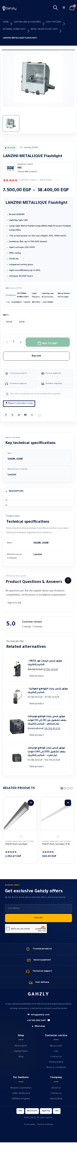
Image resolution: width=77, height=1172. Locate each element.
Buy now (36, 356)
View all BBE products (27, 172)
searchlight (47, 302)
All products (21, 1046)
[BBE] (10, 168)
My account (56, 1046)
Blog (21, 1057)
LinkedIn (19, 415)
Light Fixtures (53, 22)
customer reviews (27, 180)
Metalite (36, 302)
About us (56, 1088)
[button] (55, 8)
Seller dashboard (21, 1093)
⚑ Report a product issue (19, 403)
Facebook (6, 415)
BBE (20, 168)
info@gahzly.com (38, 1015)
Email (25, 415)
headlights (16, 302)
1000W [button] (9, 322)
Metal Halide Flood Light (44, 29)
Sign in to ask (14, 603)
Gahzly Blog (56, 1099)
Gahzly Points (21, 1051)
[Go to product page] (20, 814)
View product (36, 676)
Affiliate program (21, 1099)
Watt (5, 315)
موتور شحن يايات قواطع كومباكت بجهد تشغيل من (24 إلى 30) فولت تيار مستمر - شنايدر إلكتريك (47, 720)
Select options (31, 803)
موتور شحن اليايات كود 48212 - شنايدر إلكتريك (45, 663)
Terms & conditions (56, 1067)
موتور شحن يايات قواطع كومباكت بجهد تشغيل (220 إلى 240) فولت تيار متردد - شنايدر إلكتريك (47, 752)
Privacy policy (56, 1062)
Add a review (45, 180)
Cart (56, 1051)
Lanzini (27, 302)
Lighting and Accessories (27, 22)
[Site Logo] (9, 8)
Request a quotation (21, 1088)
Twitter (12, 415)
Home (6, 22)
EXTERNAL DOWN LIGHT (14, 29)
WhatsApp (32, 415)
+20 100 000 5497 (38, 1021)
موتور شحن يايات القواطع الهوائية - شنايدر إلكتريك (48, 691)
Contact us (56, 1057)
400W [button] (22, 322)
